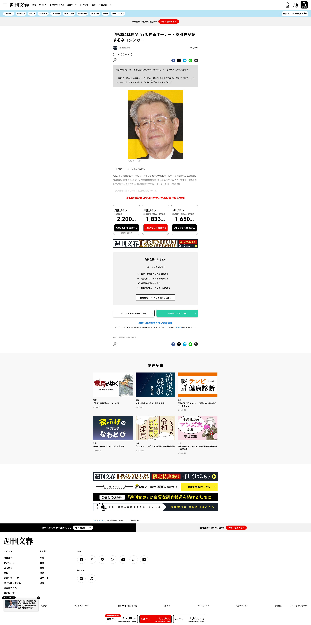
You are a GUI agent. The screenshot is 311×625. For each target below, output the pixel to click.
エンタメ (117, 54)
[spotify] (81, 578)
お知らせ (167, 606)
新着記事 (8, 557)
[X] (92, 559)
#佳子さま (21, 13)
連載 (93, 4)
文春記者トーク (105, 4)
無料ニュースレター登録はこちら (134, 313)
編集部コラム (10, 588)
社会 (42, 567)
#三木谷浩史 (69, 13)
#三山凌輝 (95, 13)
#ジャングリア (118, 13)
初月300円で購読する (126, 227)
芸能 (42, 562)
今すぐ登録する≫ (168, 21)
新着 (34, 4)
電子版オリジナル (57, 4)
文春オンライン (242, 606)
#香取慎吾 (56, 13)
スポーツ (127, 54)
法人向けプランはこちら (177, 313)
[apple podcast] (92, 578)
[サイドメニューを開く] (5, 5)
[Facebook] (81, 559)
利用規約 (44, 606)
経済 (42, 572)
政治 (42, 557)
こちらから (178, 327)
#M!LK (32, 13)
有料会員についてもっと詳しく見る (155, 297)
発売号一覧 (71, 4)
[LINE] (102, 559)
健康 (42, 583)
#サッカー (43, 13)
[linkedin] (144, 559)
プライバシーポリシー (82, 606)
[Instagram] (113, 559)
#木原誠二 (8, 13)
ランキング (84, 4)
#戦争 (105, 13)
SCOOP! (42, 4)
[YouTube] (123, 559)
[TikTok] (134, 559)
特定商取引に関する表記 (127, 606)
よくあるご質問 (203, 606)
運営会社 (278, 606)
